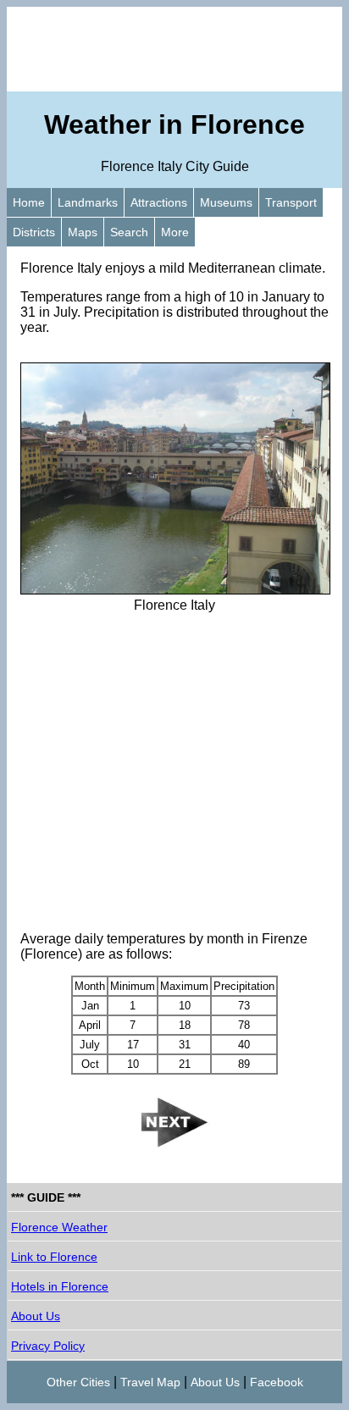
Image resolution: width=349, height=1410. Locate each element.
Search (129, 232)
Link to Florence (54, 1256)
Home (29, 202)
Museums (226, 202)
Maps (82, 232)
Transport (291, 202)
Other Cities (78, 1382)
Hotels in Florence (59, 1286)
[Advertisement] (174, 49)
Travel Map (150, 1382)
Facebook (276, 1382)
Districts (34, 232)
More (175, 232)
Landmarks (88, 202)
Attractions (158, 202)
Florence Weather (59, 1227)
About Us (35, 1316)
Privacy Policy (48, 1345)
